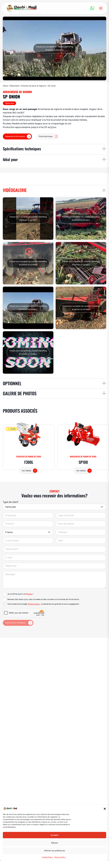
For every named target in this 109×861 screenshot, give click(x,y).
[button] (104, 808)
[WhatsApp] (92, 8)
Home (5, 86)
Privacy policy (34, 604)
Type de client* (11, 501)
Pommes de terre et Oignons (33, 86)
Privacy (29, 594)
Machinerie (14, 86)
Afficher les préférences (54, 851)
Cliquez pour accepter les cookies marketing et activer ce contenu (54, 48)
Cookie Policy (47, 857)
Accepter (54, 835)
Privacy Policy (60, 857)
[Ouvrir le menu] (101, 8)
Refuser (54, 843)
